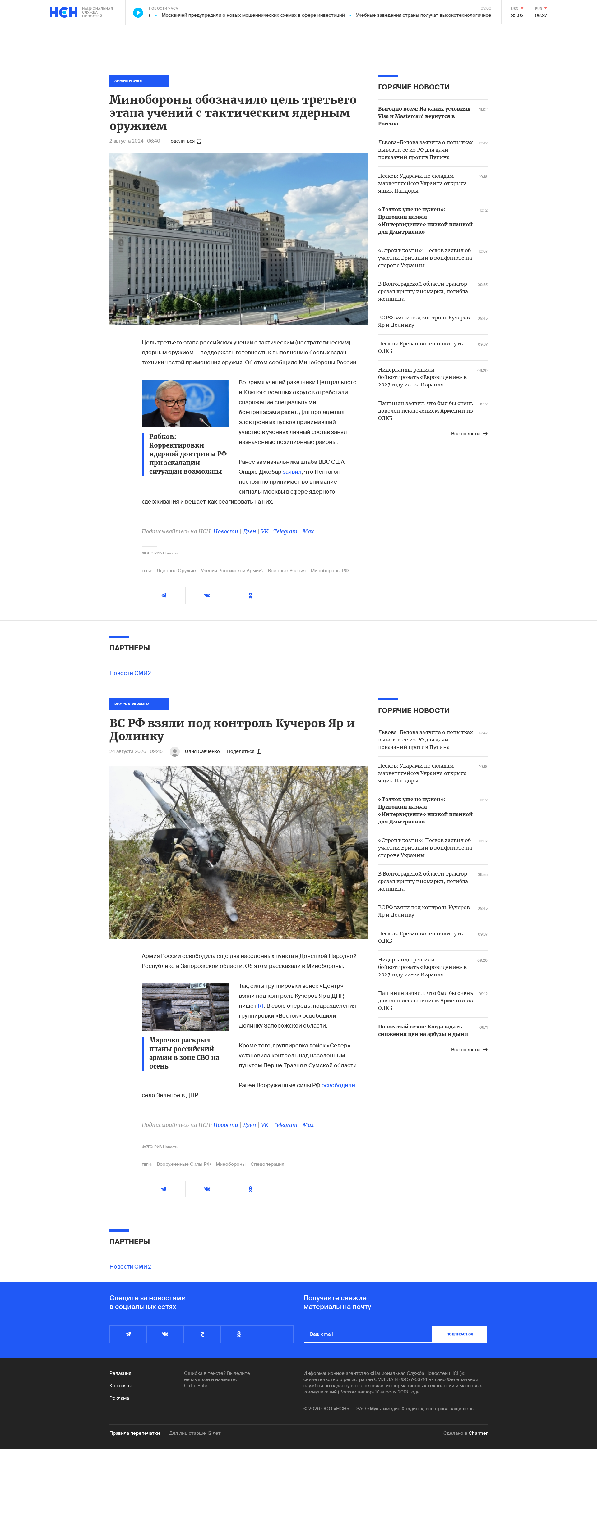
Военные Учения (287, 571)
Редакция (120, 1373)
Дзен (249, 531)
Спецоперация (267, 1164)
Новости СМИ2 (130, 673)
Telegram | (288, 531)
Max (308, 531)
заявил (292, 472)
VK (264, 531)
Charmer (478, 1433)
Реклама (119, 1398)
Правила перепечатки (134, 1433)
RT (261, 1006)
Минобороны (231, 1164)
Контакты (120, 1386)
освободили (338, 1085)
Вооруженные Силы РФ (184, 1164)
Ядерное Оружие (176, 571)
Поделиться (181, 141)
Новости (225, 531)
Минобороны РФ (330, 571)
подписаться (460, 1334)
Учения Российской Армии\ (232, 571)
